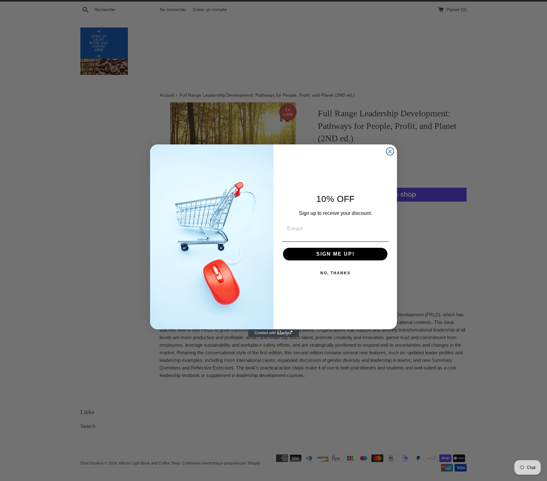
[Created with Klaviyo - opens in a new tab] (273, 333)
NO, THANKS (335, 273)
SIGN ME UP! (335, 254)
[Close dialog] (390, 151)
